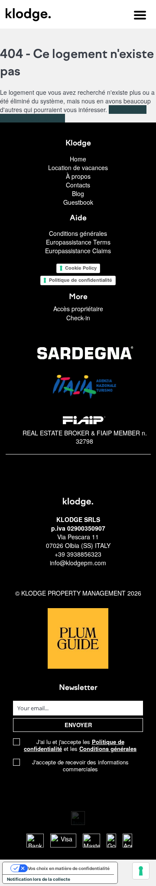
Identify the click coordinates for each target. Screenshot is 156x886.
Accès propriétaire (78, 308)
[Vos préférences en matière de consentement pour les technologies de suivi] (141, 871)
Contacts (78, 184)
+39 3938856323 (78, 554)
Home (78, 159)
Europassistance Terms (78, 242)
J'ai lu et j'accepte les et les (80, 745)
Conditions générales (78, 233)
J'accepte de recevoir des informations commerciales (80, 766)
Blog (78, 193)
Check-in (78, 317)
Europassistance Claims (78, 250)
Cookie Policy (81, 268)
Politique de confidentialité (80, 280)
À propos (78, 176)
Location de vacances (78, 167)
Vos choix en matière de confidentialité (69, 868)
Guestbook (78, 202)
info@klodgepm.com (78, 562)
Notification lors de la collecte (38, 879)
